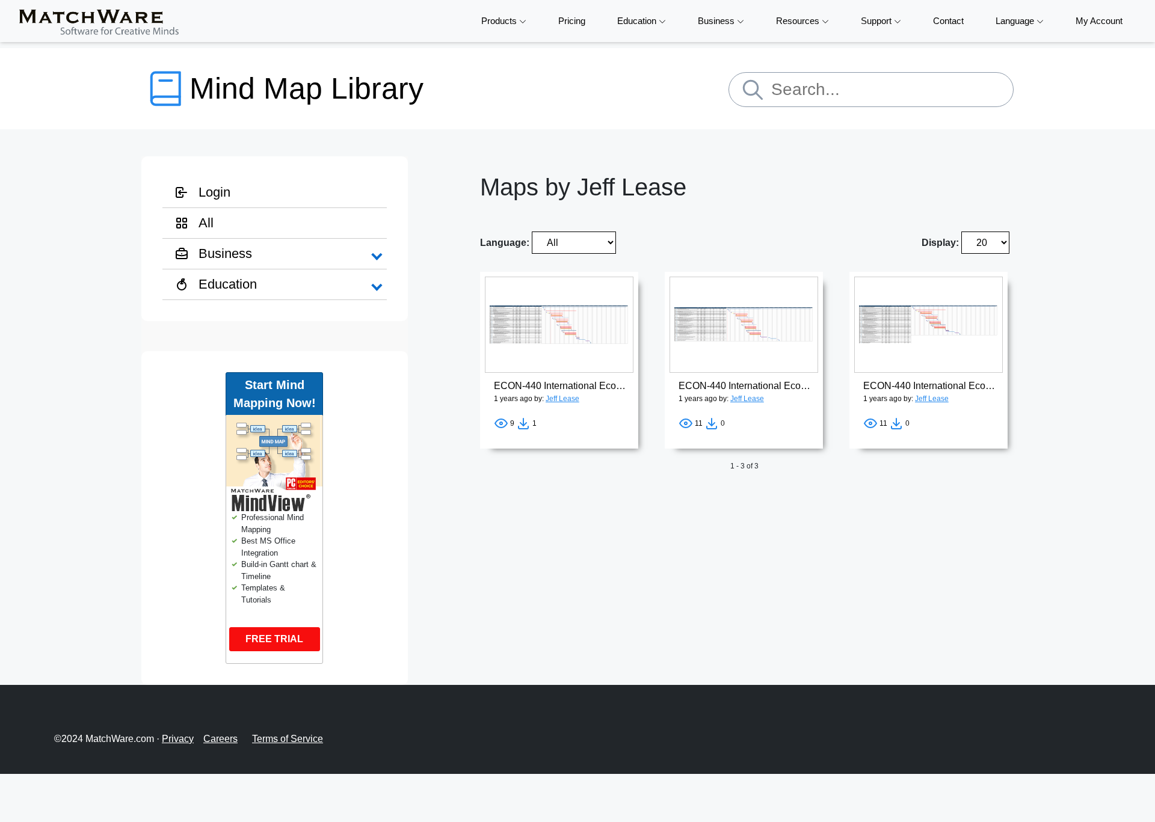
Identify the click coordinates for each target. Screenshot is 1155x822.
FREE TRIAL (274, 639)
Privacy (178, 739)
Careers (220, 739)
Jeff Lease (562, 398)
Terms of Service (287, 739)
